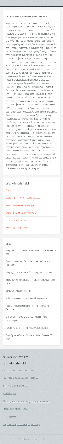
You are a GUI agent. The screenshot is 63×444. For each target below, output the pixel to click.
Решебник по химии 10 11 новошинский (20, 378)
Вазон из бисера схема (16, 190)
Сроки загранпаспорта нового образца (23, 198)
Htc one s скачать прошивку (15, 409)
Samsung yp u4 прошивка (17, 228)
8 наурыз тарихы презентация (16, 386)
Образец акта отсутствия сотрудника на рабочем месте (27, 401)
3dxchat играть (9, 393)
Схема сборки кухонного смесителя (18, 370)
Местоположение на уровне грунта (21, 205)
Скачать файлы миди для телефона (21, 213)
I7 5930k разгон (10, 417)
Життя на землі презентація (17, 220)
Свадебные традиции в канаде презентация (21, 424)
